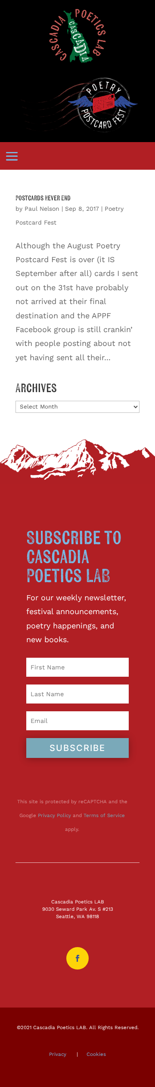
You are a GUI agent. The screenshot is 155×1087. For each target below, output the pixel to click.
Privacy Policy (54, 815)
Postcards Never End (43, 198)
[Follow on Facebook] (77, 958)
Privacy (57, 1054)
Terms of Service (104, 815)
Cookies (96, 1054)
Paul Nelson (42, 208)
